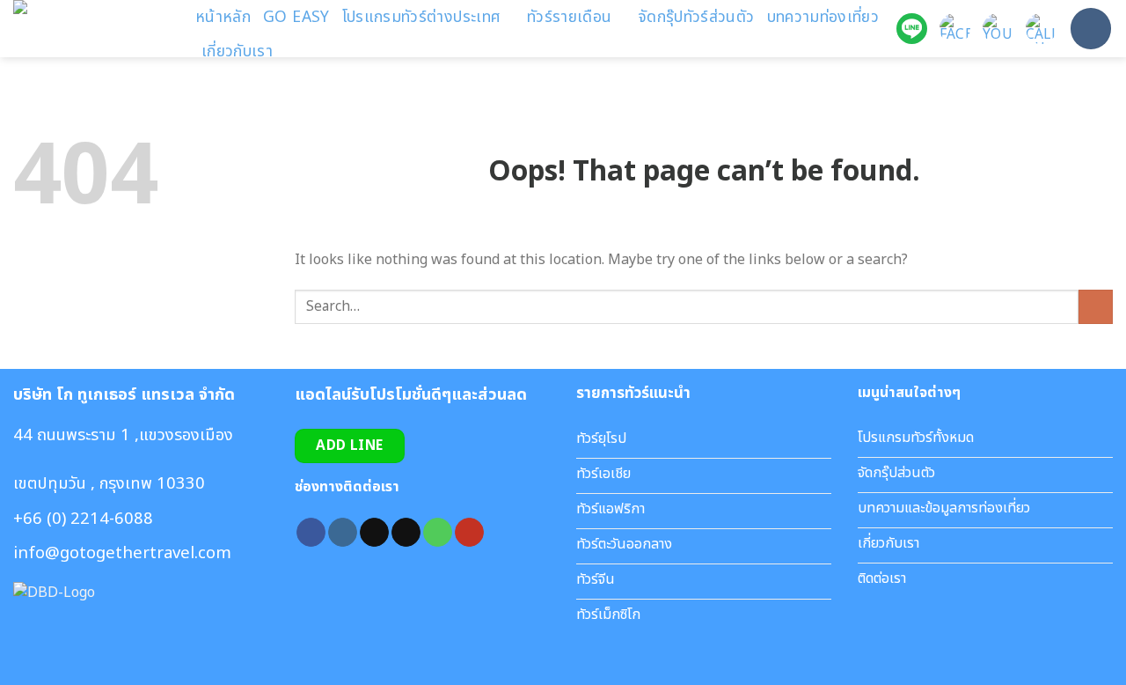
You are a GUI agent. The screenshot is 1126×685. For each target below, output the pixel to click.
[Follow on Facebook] (310, 533)
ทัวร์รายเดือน (569, 17)
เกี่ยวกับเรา (237, 51)
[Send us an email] (405, 533)
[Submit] (1095, 307)
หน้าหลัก (223, 17)
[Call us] (437, 533)
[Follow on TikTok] (374, 533)
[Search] (1091, 28)
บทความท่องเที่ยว (823, 17)
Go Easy (296, 17)
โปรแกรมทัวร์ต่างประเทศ (421, 17)
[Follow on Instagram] (342, 533)
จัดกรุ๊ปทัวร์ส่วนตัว (696, 17)
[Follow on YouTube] (469, 533)
